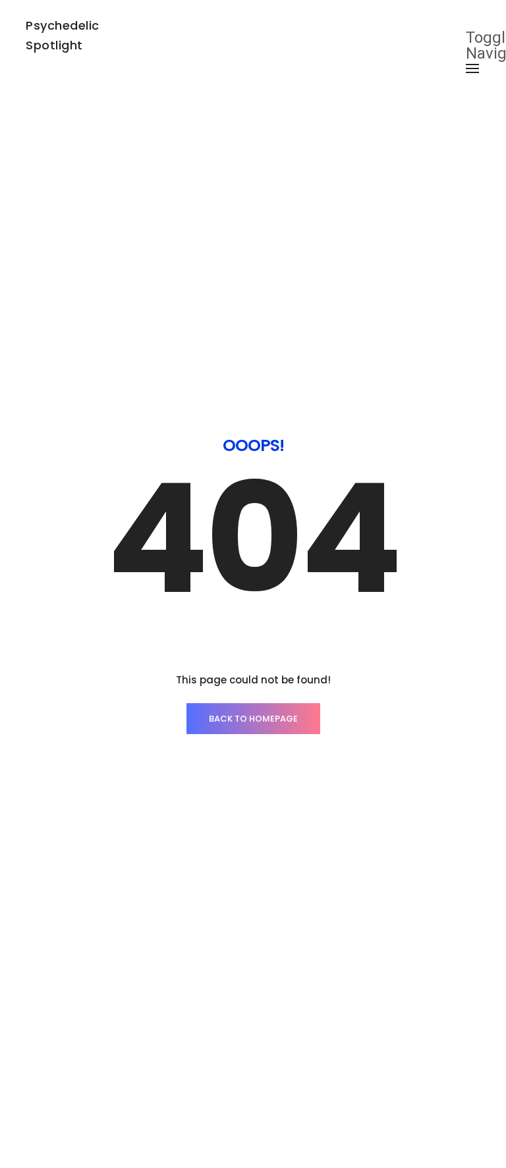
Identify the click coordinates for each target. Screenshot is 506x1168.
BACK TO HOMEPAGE (253, 718)
